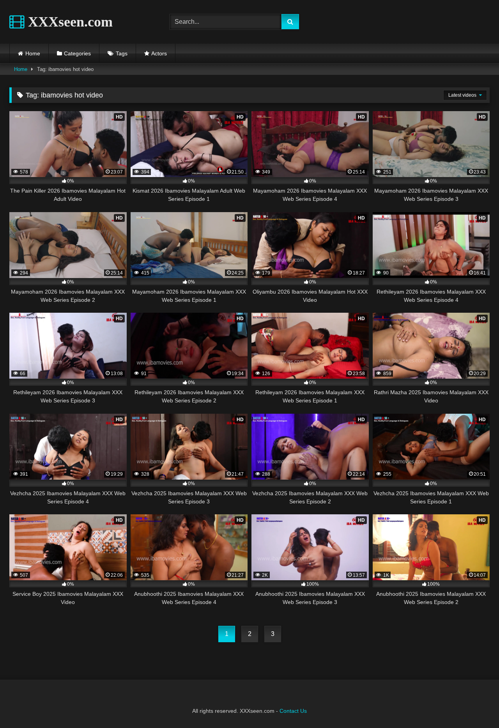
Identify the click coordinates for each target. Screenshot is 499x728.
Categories (77, 53)
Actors (159, 53)
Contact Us (293, 711)
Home (32, 53)
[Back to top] (474, 704)
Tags (121, 53)
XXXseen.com (69, 22)
